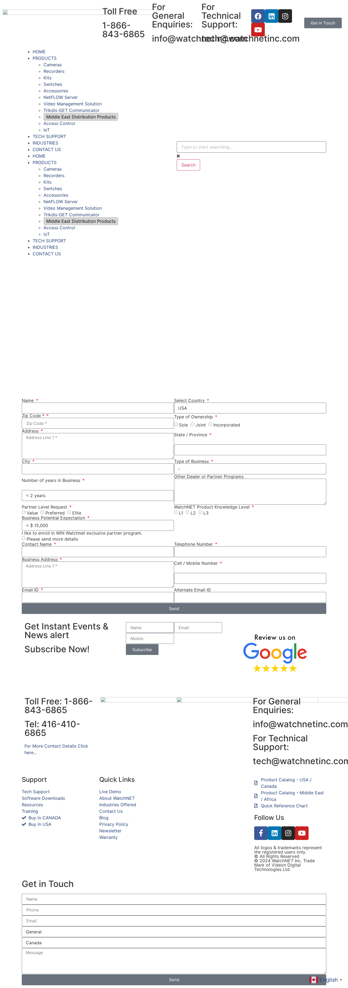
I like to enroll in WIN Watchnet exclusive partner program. (82, 533)
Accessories (56, 90)
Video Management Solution (73, 103)
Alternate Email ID (192, 590)
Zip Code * (34, 415)
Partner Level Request (45, 507)
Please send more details (52, 539)
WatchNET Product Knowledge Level (212, 507)
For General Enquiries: (277, 705)
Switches (53, 84)
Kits (47, 77)
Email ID (31, 590)
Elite (76, 513)
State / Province (191, 434)
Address (31, 431)
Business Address (40, 559)
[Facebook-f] (261, 833)
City (27, 461)
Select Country (190, 400)
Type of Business (192, 461)
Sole (183, 425)
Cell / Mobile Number (196, 563)
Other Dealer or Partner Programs (209, 476)
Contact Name (37, 544)
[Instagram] (285, 16)
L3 (206, 513)
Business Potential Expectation (54, 518)
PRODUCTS (45, 58)
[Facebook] (258, 16)
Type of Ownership (194, 417)
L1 (181, 513)
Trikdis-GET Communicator (72, 110)
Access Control (59, 123)
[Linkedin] (271, 16)
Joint (200, 425)
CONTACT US (47, 149)
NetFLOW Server (61, 97)
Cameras (53, 64)
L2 (193, 513)
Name (28, 400)
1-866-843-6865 (123, 29)
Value (32, 513)
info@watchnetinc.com (300, 724)
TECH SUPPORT (49, 136)
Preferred (55, 513)
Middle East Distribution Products (81, 117)
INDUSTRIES (45, 143)
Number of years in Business (52, 480)
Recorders (54, 71)
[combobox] (251, 147)
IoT (47, 130)
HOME (39, 51)
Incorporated (226, 425)
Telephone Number (194, 544)
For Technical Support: (280, 742)
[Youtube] (258, 29)
